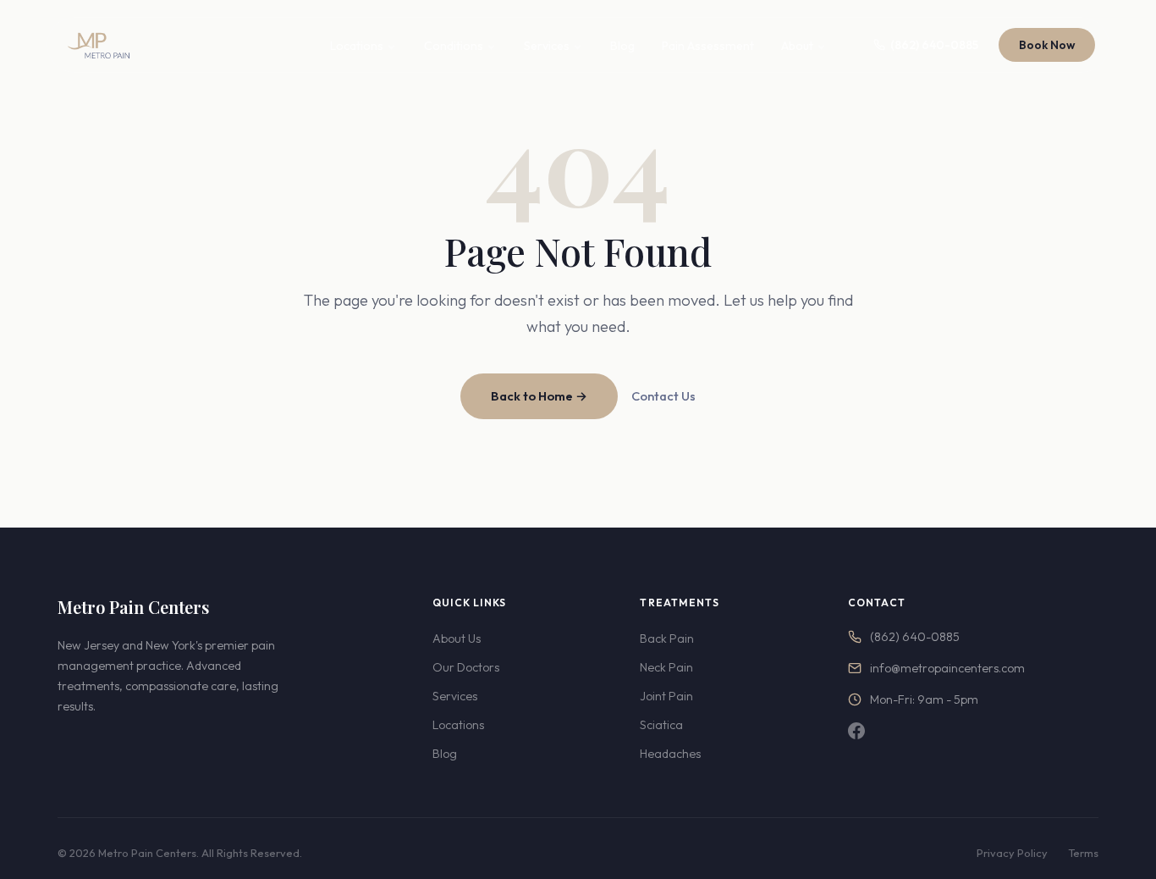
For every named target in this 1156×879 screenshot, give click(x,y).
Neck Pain (666, 667)
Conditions (453, 45)
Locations (356, 45)
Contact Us (663, 396)
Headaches (670, 753)
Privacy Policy (1012, 853)
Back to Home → (539, 396)
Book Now (1047, 45)
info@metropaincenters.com (947, 668)
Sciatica (661, 724)
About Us (456, 638)
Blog (622, 45)
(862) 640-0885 (934, 45)
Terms (1083, 853)
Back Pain (667, 638)
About (797, 45)
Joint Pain (666, 696)
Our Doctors (465, 667)
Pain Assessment (708, 45)
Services (547, 45)
